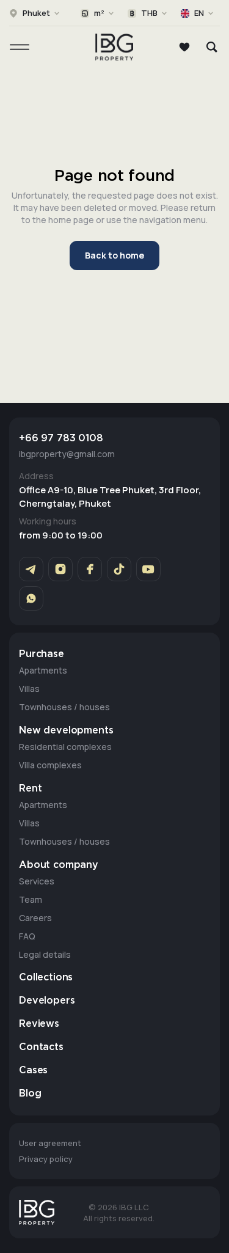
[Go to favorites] (184, 47)
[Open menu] (19, 47)
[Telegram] (31, 569)
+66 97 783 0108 (61, 438)
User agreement (50, 1142)
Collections (46, 977)
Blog (30, 1093)
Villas (29, 688)
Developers (47, 1000)
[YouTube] (148, 569)
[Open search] (212, 47)
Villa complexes (50, 765)
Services (36, 881)
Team (30, 899)
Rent (30, 788)
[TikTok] (119, 569)
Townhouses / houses (64, 707)
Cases (33, 1070)
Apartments (43, 670)
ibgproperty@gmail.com (67, 454)
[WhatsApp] (31, 598)
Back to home (114, 255)
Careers (35, 918)
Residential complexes (65, 746)
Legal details (45, 954)
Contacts (41, 1047)
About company (58, 865)
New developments (66, 730)
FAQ (27, 936)
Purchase (41, 654)
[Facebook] (90, 569)
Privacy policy (46, 1158)
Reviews (39, 1024)
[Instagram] (60, 569)
